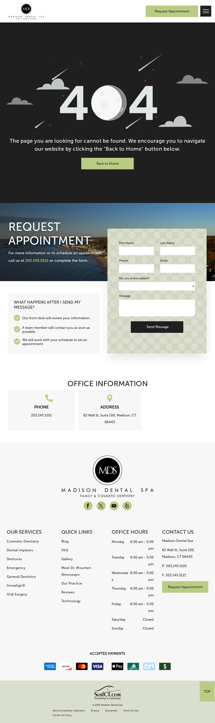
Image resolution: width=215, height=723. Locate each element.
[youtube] (114, 506)
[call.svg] (49, 401)
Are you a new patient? (134, 278)
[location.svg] (109, 401)
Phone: (124, 260)
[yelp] (127, 506)
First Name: (126, 243)
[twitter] (101, 506)
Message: (125, 296)
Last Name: (167, 243)
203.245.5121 (176, 575)
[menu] (205, 11)
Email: (164, 260)
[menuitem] (30, 541)
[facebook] (88, 506)
